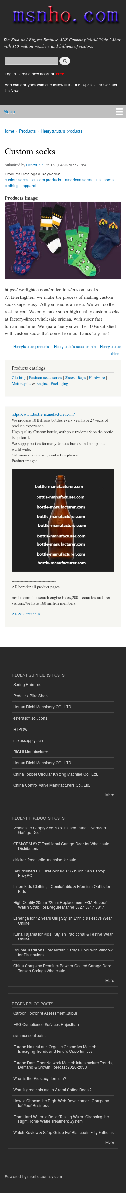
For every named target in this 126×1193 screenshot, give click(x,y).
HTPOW (20, 729)
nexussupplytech (28, 740)
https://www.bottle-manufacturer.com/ (43, 414)
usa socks (105, 179)
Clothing (19, 377)
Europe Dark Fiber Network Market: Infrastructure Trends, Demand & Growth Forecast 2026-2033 (63, 1065)
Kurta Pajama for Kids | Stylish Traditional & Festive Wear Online (63, 936)
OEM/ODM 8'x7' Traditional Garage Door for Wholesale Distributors (61, 846)
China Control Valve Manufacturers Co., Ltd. (51, 785)
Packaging (59, 383)
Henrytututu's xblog (110, 350)
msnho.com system (44, 1176)
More (109, 794)
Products (27, 131)
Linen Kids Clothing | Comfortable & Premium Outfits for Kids (61, 888)
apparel (29, 185)
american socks (78, 179)
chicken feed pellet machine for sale (44, 859)
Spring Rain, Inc (27, 684)
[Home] (63, 16)
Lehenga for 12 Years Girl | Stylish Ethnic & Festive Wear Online (62, 920)
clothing (12, 185)
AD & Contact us (26, 614)
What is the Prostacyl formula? (39, 1078)
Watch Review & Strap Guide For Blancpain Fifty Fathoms (63, 1132)
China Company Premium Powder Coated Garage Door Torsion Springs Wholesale (62, 968)
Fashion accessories (45, 377)
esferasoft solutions (30, 718)
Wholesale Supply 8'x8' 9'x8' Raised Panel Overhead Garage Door (59, 830)
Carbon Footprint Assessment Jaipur (45, 1013)
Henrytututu (35, 164)
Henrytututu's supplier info (75, 346)
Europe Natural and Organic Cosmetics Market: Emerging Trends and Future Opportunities (54, 1049)
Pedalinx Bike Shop (30, 695)
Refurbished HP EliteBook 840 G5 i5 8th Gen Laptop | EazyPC (60, 873)
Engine (42, 383)
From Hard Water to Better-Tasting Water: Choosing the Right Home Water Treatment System (61, 1119)
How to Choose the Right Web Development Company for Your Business (61, 1103)
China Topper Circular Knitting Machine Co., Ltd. (55, 774)
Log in (10, 73)
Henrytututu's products (62, 131)
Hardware (97, 377)
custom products (46, 179)
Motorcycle (21, 383)
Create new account (37, 73)
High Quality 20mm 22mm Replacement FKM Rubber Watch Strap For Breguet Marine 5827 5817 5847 (60, 904)
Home (8, 131)
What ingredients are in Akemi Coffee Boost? (52, 1089)
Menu (9, 111)
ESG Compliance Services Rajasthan (46, 1024)
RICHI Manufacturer (30, 751)
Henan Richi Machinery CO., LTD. (42, 706)
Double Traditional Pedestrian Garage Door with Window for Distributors (63, 952)
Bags (82, 377)
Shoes (70, 377)
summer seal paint (29, 1035)
